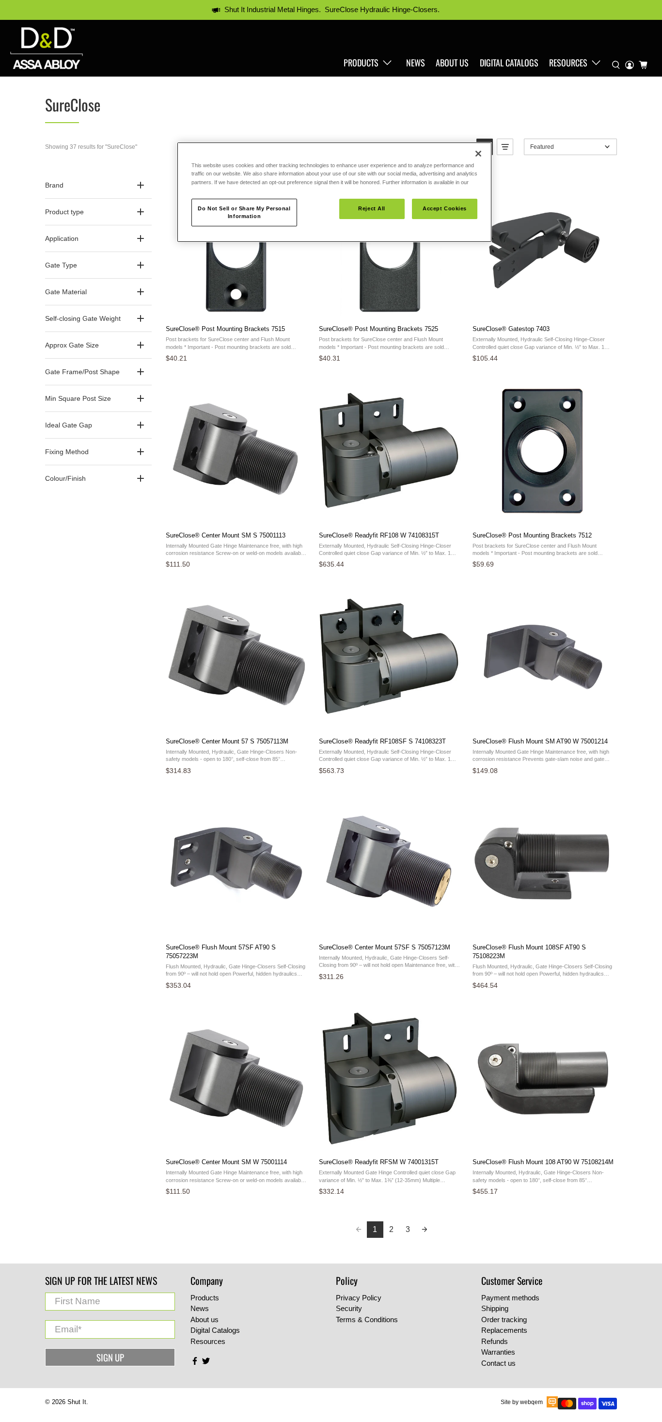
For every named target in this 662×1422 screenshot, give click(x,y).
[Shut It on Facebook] (194, 1363)
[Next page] (424, 1229)
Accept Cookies (445, 208)
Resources (568, 62)
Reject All (371, 208)
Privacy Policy (358, 1298)
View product (236, 307)
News (415, 62)
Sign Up (110, 1357)
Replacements (504, 1330)
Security (349, 1308)
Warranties (498, 1352)
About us (452, 62)
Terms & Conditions (367, 1319)
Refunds (494, 1341)
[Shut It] (46, 48)
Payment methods (510, 1298)
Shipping (494, 1308)
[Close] (478, 153)
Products (361, 62)
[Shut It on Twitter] (206, 1363)
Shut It (76, 1402)
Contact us (498, 1363)
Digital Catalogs (509, 62)
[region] (334, 192)
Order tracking (504, 1319)
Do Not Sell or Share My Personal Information (244, 212)
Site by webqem (522, 1402)
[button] (505, 147)
